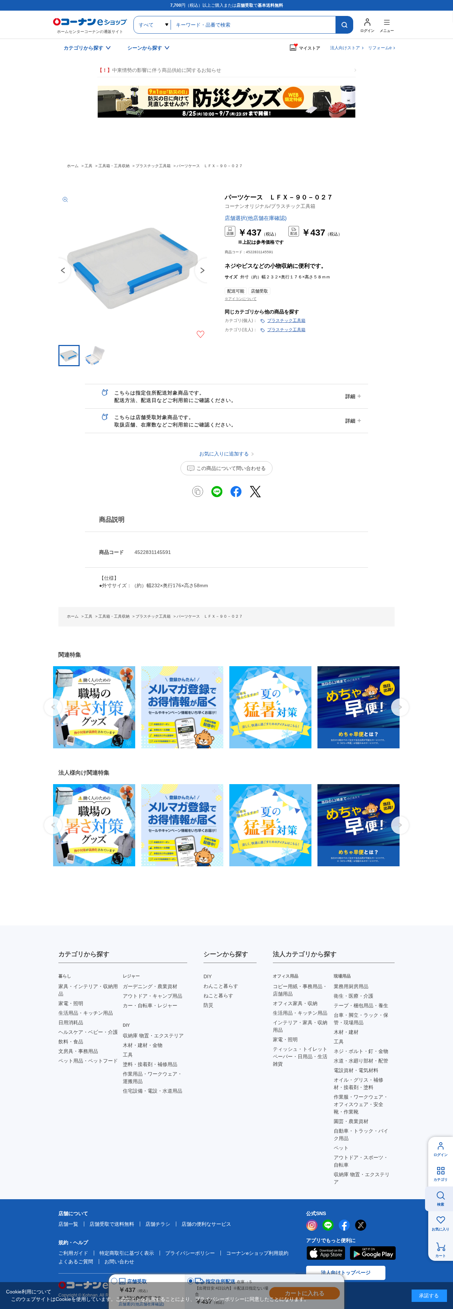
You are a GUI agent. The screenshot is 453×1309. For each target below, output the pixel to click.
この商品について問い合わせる (231, 468)
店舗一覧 (68, 1224)
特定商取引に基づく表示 (126, 1253)
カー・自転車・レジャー (150, 1005)
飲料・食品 (70, 1041)
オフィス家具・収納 (295, 1003)
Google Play (373, 1253)
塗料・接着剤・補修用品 (150, 1064)
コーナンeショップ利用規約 (257, 1253)
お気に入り (440, 1229)
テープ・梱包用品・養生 (361, 1005)
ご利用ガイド (73, 1253)
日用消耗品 (70, 1022)
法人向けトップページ (346, 1272)
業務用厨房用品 (351, 986)
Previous (58, 270)
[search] (344, 25)
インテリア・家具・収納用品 (300, 1026)
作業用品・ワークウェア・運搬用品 (152, 1077)
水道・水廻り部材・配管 (361, 1061)
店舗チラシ (157, 1224)
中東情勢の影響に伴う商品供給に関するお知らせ (159, 70)
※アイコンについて (241, 299)
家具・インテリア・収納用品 (88, 990)
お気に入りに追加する (200, 334)
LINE (328, 1225)
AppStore (325, 1253)
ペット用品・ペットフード (88, 1061)
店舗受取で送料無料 (112, 1224)
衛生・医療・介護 (353, 996)
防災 (208, 1005)
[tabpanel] (91, 707)
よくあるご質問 (75, 1261)
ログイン (441, 1155)
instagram (311, 1225)
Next (400, 707)
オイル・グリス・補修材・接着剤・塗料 (358, 1083)
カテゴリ (441, 1180)
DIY (207, 976)
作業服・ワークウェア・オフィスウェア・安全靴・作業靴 (361, 1104)
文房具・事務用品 (78, 1051)
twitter (360, 1225)
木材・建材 (346, 1032)
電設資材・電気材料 (356, 1070)
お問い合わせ (119, 1261)
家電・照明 (70, 1003)
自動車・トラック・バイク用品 (361, 1134)
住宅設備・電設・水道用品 (152, 1091)
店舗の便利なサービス (206, 1224)
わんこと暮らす (220, 986)
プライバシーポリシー (190, 1253)
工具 (128, 1055)
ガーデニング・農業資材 (150, 986)
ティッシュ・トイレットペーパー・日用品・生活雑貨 (300, 1056)
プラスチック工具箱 (286, 320)
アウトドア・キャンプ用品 (152, 996)
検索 (440, 1204)
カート (440, 1256)
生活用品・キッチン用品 (85, 1013)
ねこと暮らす (218, 995)
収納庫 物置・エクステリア (153, 1035)
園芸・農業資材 (351, 1121)
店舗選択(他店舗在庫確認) (256, 218)
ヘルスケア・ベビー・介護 (88, 1032)
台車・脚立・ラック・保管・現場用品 (361, 1018)
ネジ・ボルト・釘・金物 (361, 1051)
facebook (344, 1225)
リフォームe (380, 48)
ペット (341, 1148)
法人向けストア (345, 48)
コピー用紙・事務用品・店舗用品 (300, 990)
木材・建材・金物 (142, 1045)
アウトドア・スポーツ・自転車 (361, 1161)
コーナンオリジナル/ (270, 206)
